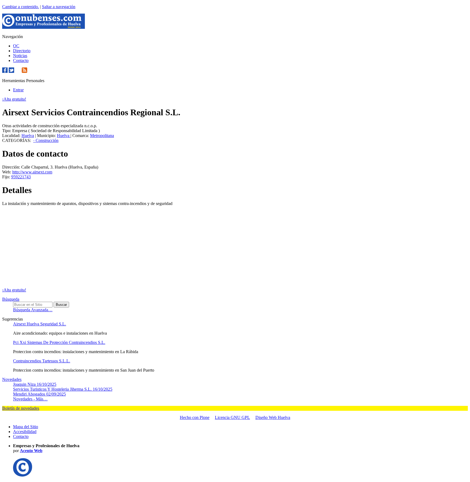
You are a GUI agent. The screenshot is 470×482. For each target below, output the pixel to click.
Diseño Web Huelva (272, 417)
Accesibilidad (24, 431)
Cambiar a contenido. (20, 6)
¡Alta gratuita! (14, 99)
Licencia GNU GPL (232, 417)
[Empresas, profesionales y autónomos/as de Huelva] (43, 27)
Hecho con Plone (194, 417)
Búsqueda (10, 299)
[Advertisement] (235, 247)
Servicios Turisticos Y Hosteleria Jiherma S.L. (62, 389)
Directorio (21, 50)
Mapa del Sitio (25, 426)
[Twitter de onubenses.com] (11, 71)
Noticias (20, 55)
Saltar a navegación (58, 6)
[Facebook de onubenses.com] (5, 71)
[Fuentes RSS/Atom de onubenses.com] (24, 71)
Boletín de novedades (20, 408)
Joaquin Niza (34, 384)
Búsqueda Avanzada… (32, 309)
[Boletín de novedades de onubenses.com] (18, 71)
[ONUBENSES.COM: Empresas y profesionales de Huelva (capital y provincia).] (22, 475)
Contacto (21, 60)
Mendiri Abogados (39, 394)
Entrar (18, 90)
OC (16, 45)
